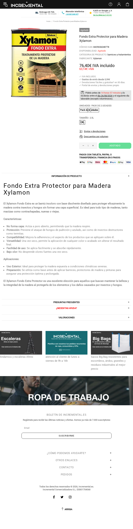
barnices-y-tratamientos (119, 54)
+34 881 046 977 (72, 14)
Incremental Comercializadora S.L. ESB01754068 (66, 489)
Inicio (48, 21)
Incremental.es (27, 4)
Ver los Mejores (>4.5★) (102, 15)
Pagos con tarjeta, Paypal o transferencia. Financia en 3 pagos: (100, 156)
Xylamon (97, 58)
